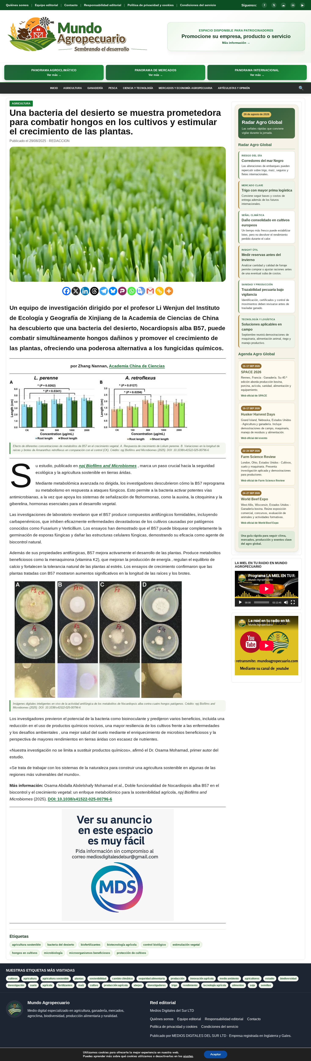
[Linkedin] (85, 291)
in (293, 5)
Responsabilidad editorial (102, 5)
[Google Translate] (141, 291)
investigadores (157, 985)
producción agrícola (116, 985)
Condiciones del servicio (198, 5)
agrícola (47, 985)
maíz (81, 985)
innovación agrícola (202, 978)
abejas (138, 985)
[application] (266, 589)
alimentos (238, 985)
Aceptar (215, 1054)
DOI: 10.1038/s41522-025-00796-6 (80, 799)
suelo (33, 985)
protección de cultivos (131, 952)
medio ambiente (229, 978)
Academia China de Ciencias (137, 366)
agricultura (30, 978)
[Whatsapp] (131, 291)
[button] (54, 72)
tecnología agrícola (214, 985)
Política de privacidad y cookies (151, 5)
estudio (269, 978)
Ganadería (95, 88)
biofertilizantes (90, 944)
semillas (266, 985)
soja (252, 985)
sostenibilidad (97, 978)
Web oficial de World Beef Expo (259, 522)
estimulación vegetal (186, 944)
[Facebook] (66, 291)
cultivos (13, 978)
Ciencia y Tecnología (138, 88)
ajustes (188, 1056)
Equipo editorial (46, 5)
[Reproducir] (240, 602)
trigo (174, 985)
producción (177, 978)
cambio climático (122, 978)
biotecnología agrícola (121, 944)
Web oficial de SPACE (254, 395)
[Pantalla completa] (293, 602)
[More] (169, 291)
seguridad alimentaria (152, 978)
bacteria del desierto (60, 944)
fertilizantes (65, 985)
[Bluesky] (113, 291)
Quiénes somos (17, 5)
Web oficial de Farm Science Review (263, 480)
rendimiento (190, 985)
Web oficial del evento (254, 438)
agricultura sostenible (26, 944)
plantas (79, 978)
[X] (76, 291)
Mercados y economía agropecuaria (185, 88)
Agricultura (72, 88)
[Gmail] (150, 291)
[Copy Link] (159, 291)
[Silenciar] (286, 602)
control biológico (154, 944)
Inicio (54, 88)
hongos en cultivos (24, 952)
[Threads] (94, 291)
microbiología (53, 952)
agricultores (252, 978)
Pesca (113, 88)
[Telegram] (103, 291)
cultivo (94, 985)
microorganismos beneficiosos (89, 952)
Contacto (71, 5)
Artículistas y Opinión (234, 88)
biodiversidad (288, 978)
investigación (16, 985)
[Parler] (122, 291)
